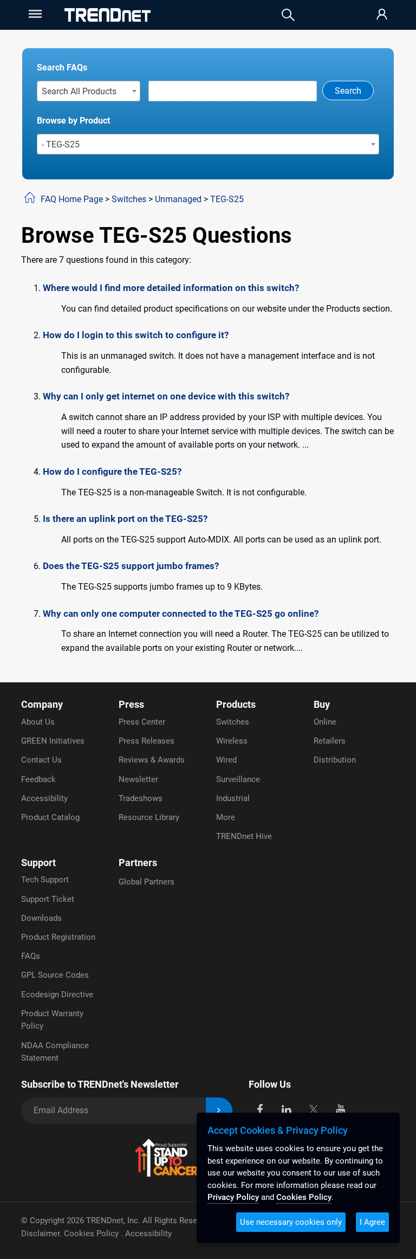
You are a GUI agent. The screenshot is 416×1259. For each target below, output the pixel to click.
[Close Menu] (34, 14)
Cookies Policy (92, 1233)
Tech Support (45, 879)
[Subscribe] (219, 1110)
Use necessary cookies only (291, 1222)
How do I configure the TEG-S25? (112, 471)
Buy (322, 704)
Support (38, 862)
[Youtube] (340, 1108)
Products (236, 704)
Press (131, 704)
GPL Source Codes (55, 975)
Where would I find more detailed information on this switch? (171, 287)
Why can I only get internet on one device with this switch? (166, 396)
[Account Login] (382, 15)
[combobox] (89, 91)
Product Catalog (50, 817)
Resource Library (149, 817)
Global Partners (146, 882)
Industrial (233, 798)
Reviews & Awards (152, 760)
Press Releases (146, 741)
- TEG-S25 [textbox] (61, 144)
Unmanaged (178, 199)
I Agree (372, 1222)
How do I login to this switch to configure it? (136, 335)
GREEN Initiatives (52, 741)
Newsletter (138, 779)
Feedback (38, 779)
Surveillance (238, 779)
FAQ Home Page (72, 199)
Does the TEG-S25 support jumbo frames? (131, 565)
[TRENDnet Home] (107, 15)
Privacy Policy (233, 1197)
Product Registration (58, 937)
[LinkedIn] (287, 1108)
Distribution (335, 760)
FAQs (30, 956)
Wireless (232, 741)
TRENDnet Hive (244, 836)
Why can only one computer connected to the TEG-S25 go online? (180, 613)
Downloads (41, 918)
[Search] (288, 15)
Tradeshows (140, 798)
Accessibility (44, 798)
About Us (38, 722)
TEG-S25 (227, 199)
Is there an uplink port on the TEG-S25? (125, 518)
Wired (226, 760)
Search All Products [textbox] (79, 91)
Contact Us (41, 760)
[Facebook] (260, 1108)
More (225, 817)
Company (42, 704)
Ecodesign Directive (57, 994)
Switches (129, 199)
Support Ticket (47, 899)
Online (325, 722)
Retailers (330, 741)
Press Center (142, 722)
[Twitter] (313, 1108)
